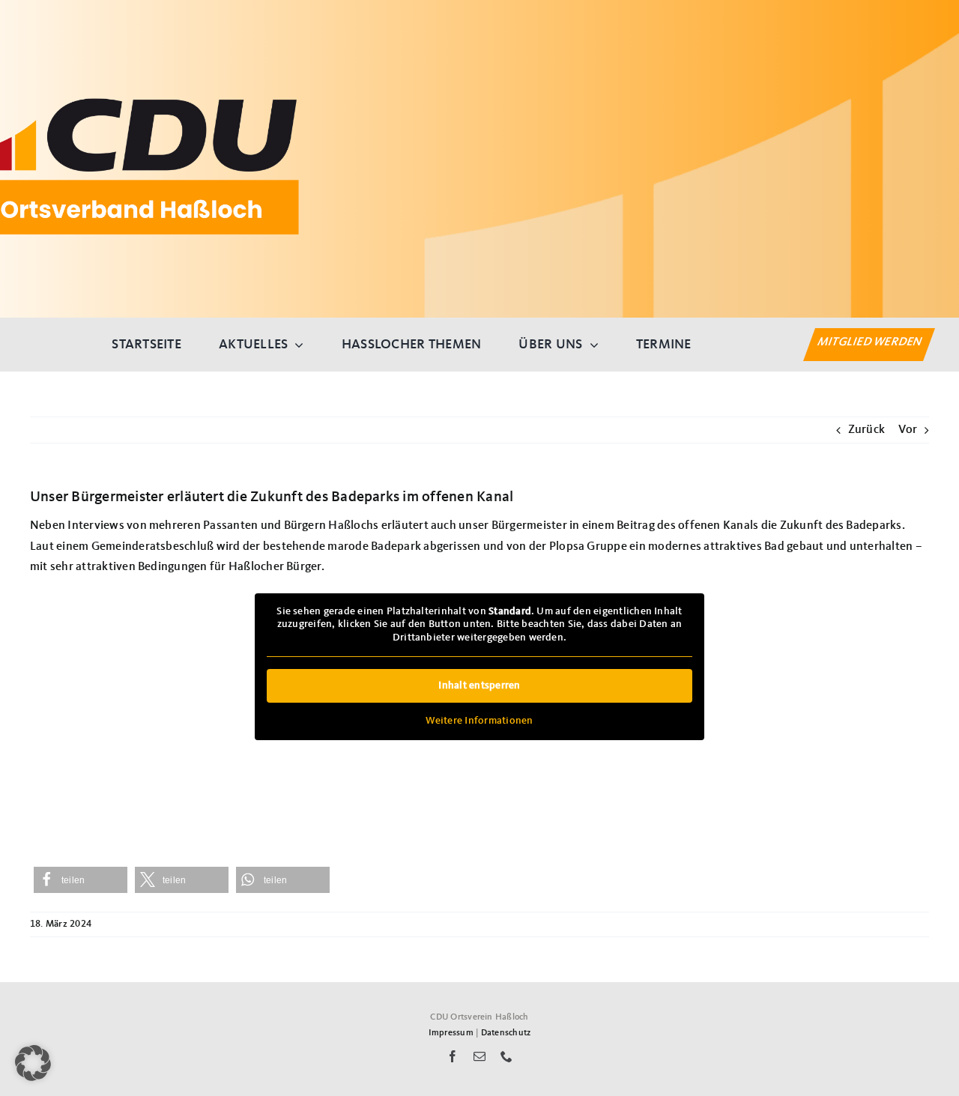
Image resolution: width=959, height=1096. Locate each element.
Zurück (866, 430)
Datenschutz (506, 1033)
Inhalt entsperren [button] (479, 685)
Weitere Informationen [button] (479, 720)
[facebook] (453, 1056)
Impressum (451, 1033)
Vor (907, 430)
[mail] (479, 1056)
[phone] (506, 1056)
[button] (80, 880)
